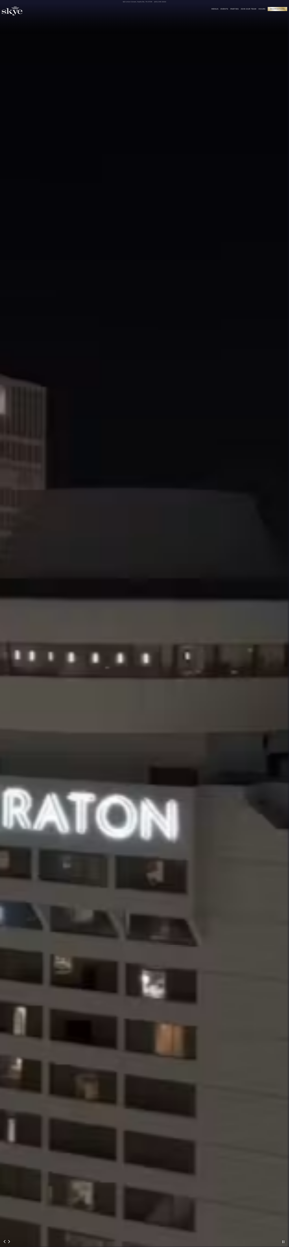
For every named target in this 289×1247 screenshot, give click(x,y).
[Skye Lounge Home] (12, 11)
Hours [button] (262, 9)
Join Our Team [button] (248, 9)
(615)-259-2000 (160, 2)
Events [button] (224, 9)
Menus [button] (214, 9)
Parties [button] (234, 9)
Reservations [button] (277, 9)
